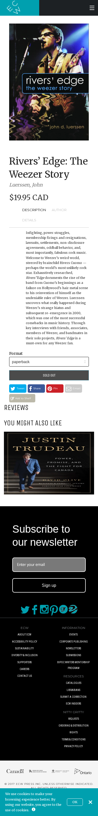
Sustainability (24, 648)
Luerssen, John (26, 185)
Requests (73, 718)
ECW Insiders (73, 703)
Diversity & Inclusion (24, 655)
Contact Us (24, 675)
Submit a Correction (73, 696)
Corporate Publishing (73, 641)
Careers (24, 669)
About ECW (24, 634)
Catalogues (73, 683)
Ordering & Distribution (74, 725)
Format (15, 353)
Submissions (73, 655)
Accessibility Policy (24, 641)
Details (29, 220)
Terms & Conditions (73, 739)
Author (59, 210)
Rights (74, 732)
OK (74, 802)
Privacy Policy (73, 746)
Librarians (73, 690)
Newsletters (73, 648)
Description (34, 210)
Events (73, 634)
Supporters (25, 662)
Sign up (49, 585)
